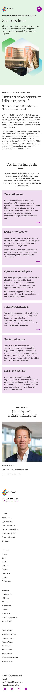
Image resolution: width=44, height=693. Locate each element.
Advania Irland (7, 646)
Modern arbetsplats (8, 537)
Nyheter (5, 570)
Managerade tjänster (9, 533)
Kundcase (5, 562)
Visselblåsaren (7, 621)
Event (4, 558)
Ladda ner (5, 566)
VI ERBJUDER (5, 513)
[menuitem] (22, 527)
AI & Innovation (7, 518)
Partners (5, 610)
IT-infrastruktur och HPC (10, 529)
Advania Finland (7, 642)
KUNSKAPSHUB (6, 550)
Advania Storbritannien (10, 657)
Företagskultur (7, 594)
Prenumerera (6, 581)
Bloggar (4, 554)
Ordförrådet (6, 573)
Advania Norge (7, 654)
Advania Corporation (9, 634)
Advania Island (7, 650)
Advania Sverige (7, 661)
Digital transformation (9, 526)
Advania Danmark (8, 638)
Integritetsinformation (10, 685)
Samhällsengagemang (9, 617)
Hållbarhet (5, 598)
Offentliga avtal (7, 602)
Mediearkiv (6, 613)
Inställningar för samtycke (12, 682)
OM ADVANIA (6, 590)
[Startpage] (7, 9)
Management (6, 606)
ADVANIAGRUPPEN (7, 630)
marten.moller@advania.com (11, 474)
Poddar (4, 577)
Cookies (5, 679)
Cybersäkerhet (7, 522)
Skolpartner (6, 541)
